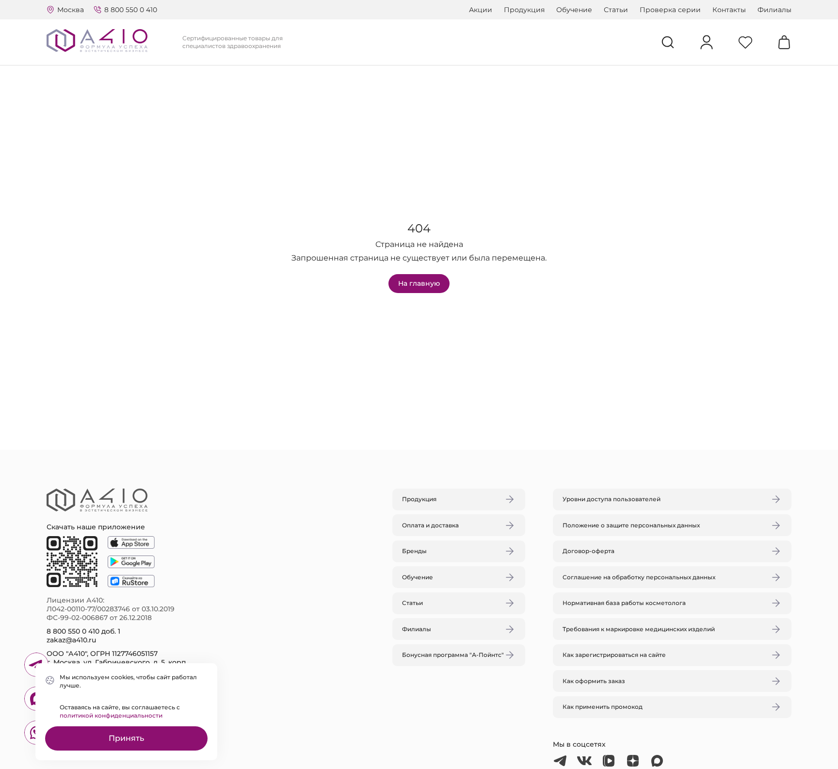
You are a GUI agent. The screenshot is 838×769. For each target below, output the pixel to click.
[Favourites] (745, 42)
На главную (419, 283)
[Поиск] (668, 42)
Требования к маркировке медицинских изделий (639, 629)
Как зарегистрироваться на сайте (614, 654)
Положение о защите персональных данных (631, 525)
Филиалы (774, 9)
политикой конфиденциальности (111, 715)
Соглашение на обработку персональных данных (639, 577)
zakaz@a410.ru (71, 640)
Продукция (524, 9)
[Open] (532, 338)
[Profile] (706, 42)
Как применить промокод (603, 706)
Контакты (729, 9)
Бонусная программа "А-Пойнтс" (453, 654)
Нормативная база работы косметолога (624, 602)
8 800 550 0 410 (130, 9)
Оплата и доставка (430, 525)
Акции (480, 9)
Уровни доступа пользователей (612, 499)
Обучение (574, 9)
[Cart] (784, 42)
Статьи (616, 9)
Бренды (414, 551)
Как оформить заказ (594, 681)
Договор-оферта (588, 551)
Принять (126, 738)
